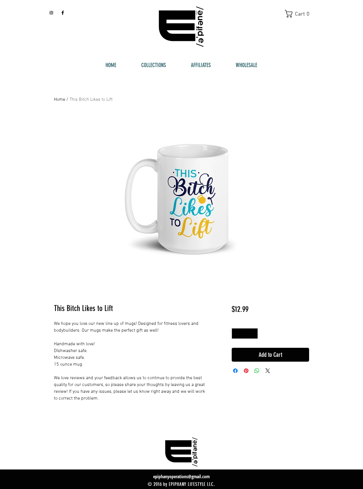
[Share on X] (267, 370)
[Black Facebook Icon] (63, 13)
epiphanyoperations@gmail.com (181, 476)
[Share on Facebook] (235, 370)
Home (59, 99)
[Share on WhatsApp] (257, 370)
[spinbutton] (245, 333)
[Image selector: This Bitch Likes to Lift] (179, 283)
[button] (300, 14)
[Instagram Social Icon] (51, 13)
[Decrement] (236, 333)
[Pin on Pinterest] (246, 370)
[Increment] (253, 333)
